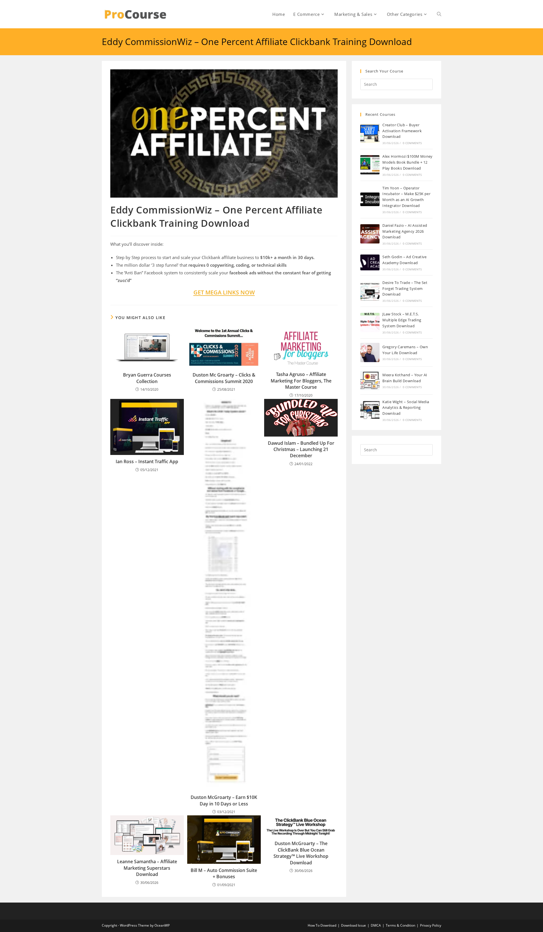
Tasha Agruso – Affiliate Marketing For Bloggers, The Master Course (301, 380)
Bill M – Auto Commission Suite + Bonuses (224, 873)
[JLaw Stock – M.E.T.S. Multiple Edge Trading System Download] (370, 322)
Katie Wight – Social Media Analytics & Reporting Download (405, 407)
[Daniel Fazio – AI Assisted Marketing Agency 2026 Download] (370, 233)
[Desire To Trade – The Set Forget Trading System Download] (370, 291)
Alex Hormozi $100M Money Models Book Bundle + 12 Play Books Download (407, 162)
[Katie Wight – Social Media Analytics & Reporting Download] (370, 410)
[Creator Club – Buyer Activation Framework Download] (370, 133)
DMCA (376, 925)
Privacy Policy (430, 925)
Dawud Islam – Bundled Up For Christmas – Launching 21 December (301, 449)
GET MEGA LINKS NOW (224, 292)
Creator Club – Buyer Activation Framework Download (402, 130)
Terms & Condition (400, 925)
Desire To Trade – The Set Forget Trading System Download (404, 288)
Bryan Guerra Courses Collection (147, 378)
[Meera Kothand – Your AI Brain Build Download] (370, 380)
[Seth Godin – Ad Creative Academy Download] (370, 262)
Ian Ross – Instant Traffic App (147, 461)
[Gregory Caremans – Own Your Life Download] (370, 352)
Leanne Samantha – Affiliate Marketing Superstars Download (147, 867)
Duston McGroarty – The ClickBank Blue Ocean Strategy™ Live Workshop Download (300, 852)
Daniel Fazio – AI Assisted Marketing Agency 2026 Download (404, 231)
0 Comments (412, 143)
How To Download (322, 925)
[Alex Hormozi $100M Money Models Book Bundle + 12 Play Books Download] (370, 164)
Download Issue (353, 925)
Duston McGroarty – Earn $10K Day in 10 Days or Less (224, 800)
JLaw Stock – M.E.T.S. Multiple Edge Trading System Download (401, 319)
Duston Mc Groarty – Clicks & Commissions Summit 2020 (224, 378)
